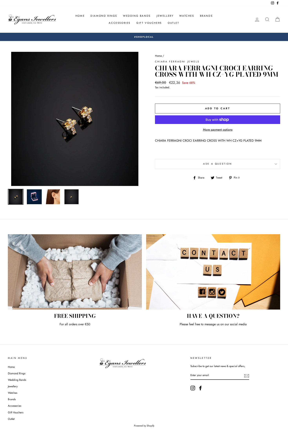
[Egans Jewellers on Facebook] (200, 388)
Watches (186, 16)
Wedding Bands (137, 16)
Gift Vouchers (149, 23)
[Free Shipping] (75, 272)
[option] (144, 37)
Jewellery (165, 16)
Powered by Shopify (144, 425)
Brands (206, 16)
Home (80, 16)
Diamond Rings (104, 16)
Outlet (173, 23)
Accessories (119, 23)
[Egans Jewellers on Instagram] (192, 388)
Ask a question (217, 164)
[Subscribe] (246, 375)
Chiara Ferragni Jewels (177, 61)
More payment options (217, 129)
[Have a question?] (213, 272)
